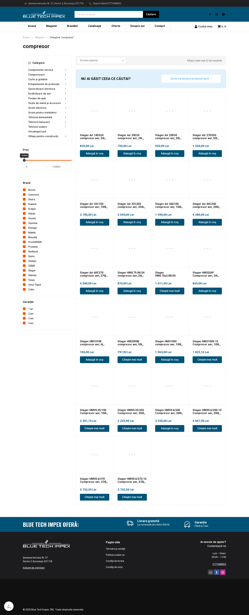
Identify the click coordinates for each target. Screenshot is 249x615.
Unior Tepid (34, 284)
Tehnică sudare (37, 126)
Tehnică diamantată (40, 117)
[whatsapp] (223, 14)
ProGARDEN (35, 242)
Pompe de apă (37, 98)
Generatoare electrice (41, 88)
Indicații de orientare (34, 567)
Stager (32, 270)
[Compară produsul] (109, 97)
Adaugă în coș (94, 153)
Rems (31, 256)
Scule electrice (37, 107)
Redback (33, 251)
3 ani (31, 318)
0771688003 (114, 3)
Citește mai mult (170, 291)
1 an (30, 309)
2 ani (31, 313)
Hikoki (31, 213)
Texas (31, 280)
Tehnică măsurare (39, 122)
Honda (32, 218)
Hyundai (32, 223)
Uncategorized (37, 131)
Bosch (31, 190)
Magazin (39, 37)
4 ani (31, 323)
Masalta (32, 237)
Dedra (31, 199)
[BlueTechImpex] (44, 14)
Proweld (33, 246)
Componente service (40, 69)
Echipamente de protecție (43, 84)
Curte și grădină (37, 79)
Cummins (33, 194)
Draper (32, 209)
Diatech (32, 204)
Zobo (31, 289)
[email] (210, 572)
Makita (32, 232)
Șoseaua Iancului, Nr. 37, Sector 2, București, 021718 (56, 3)
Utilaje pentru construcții (43, 136)
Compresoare (36, 74)
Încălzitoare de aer (39, 93)
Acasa (26, 37)
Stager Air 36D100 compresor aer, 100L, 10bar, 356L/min (169, 207)
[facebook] (210, 14)
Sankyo (32, 261)
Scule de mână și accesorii (44, 103)
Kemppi (32, 227)
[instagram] (216, 14)
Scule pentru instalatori (42, 112)
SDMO (31, 265)
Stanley (32, 275)
